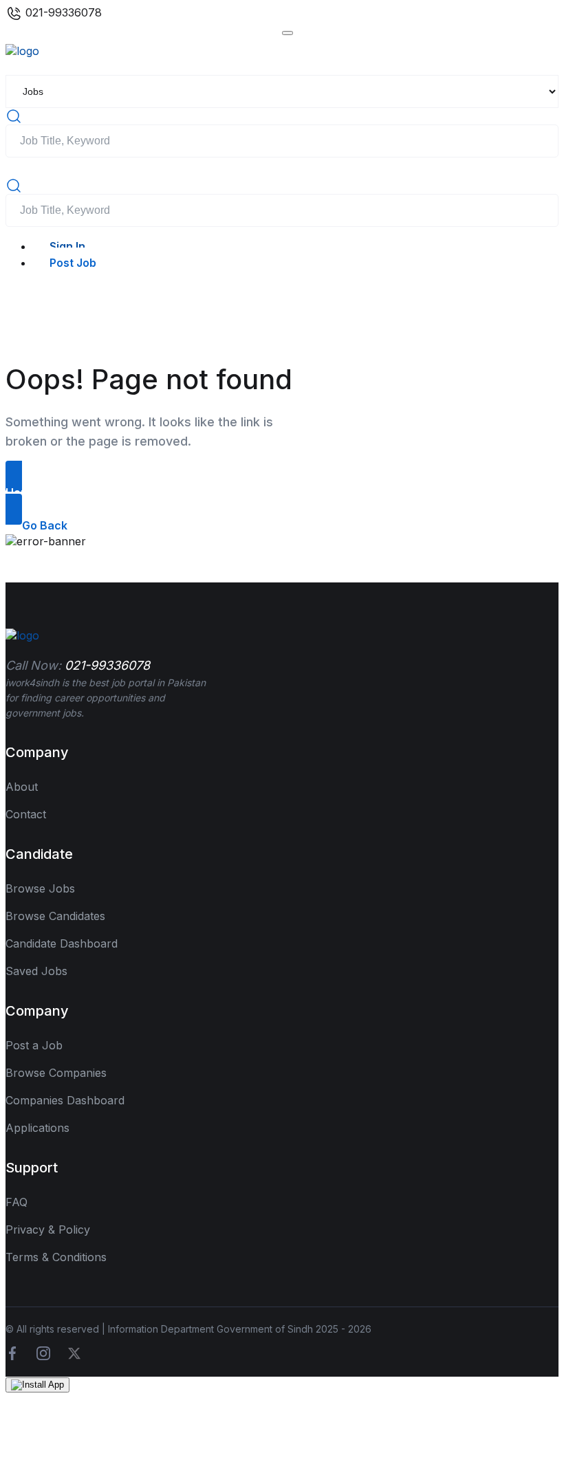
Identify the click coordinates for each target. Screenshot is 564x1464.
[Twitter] (74, 1352)
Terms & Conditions (56, 1257)
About (22, 787)
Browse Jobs (40, 888)
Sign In (67, 246)
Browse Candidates (55, 916)
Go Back (44, 525)
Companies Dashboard (65, 1100)
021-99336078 (62, 12)
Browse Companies (56, 1073)
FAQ (17, 1202)
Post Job (73, 263)
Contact (26, 814)
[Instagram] (43, 1352)
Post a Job (34, 1045)
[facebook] (12, 1352)
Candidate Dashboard (62, 943)
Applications (37, 1128)
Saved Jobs (36, 971)
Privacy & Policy (48, 1229)
